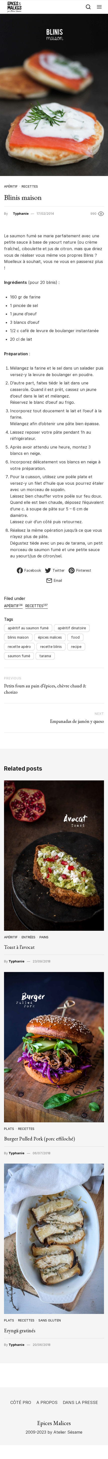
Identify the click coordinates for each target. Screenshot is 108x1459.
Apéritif (11, 186)
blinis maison (18, 637)
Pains (43, 937)
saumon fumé (19, 656)
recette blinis (51, 646)
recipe (76, 646)
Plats (9, 1129)
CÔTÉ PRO (20, 1402)
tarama (45, 656)
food (75, 637)
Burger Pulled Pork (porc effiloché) (39, 1138)
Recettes (30, 186)
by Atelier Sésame (64, 1432)
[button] (99, 6)
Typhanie (21, 213)
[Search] (88, 6)
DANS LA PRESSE (80, 1402)
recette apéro (19, 646)
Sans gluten (49, 1320)
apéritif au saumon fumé (28, 628)
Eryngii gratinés (19, 1330)
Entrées (28, 937)
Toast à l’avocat (19, 947)
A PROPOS (47, 1402)
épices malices (50, 637)
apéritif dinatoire (72, 628)
